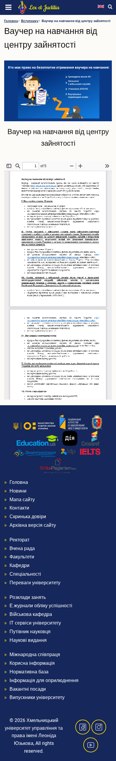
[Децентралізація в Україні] (35, 452)
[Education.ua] (37, 440)
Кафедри (19, 565)
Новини (18, 491)
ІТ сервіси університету (35, 623)
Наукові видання (28, 640)
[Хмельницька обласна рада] (97, 422)
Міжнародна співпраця (35, 654)
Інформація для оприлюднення (44, 680)
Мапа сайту (22, 499)
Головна (11, 21)
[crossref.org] (90, 438)
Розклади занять (28, 597)
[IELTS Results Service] (81, 452)
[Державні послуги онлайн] (69, 438)
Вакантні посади (28, 689)
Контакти (19, 508)
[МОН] (34, 425)
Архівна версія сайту (33, 525)
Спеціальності (25, 574)
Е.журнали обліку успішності (41, 605)
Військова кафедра (31, 614)
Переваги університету (35, 582)
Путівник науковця (30, 631)
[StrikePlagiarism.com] (58, 465)
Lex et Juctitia (44, 7)
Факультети (22, 556)
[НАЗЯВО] (73, 422)
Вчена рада (22, 548)
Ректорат (19, 539)
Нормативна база (29, 671)
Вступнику (29, 21)
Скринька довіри (28, 516)
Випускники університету (37, 697)
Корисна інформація (32, 663)
